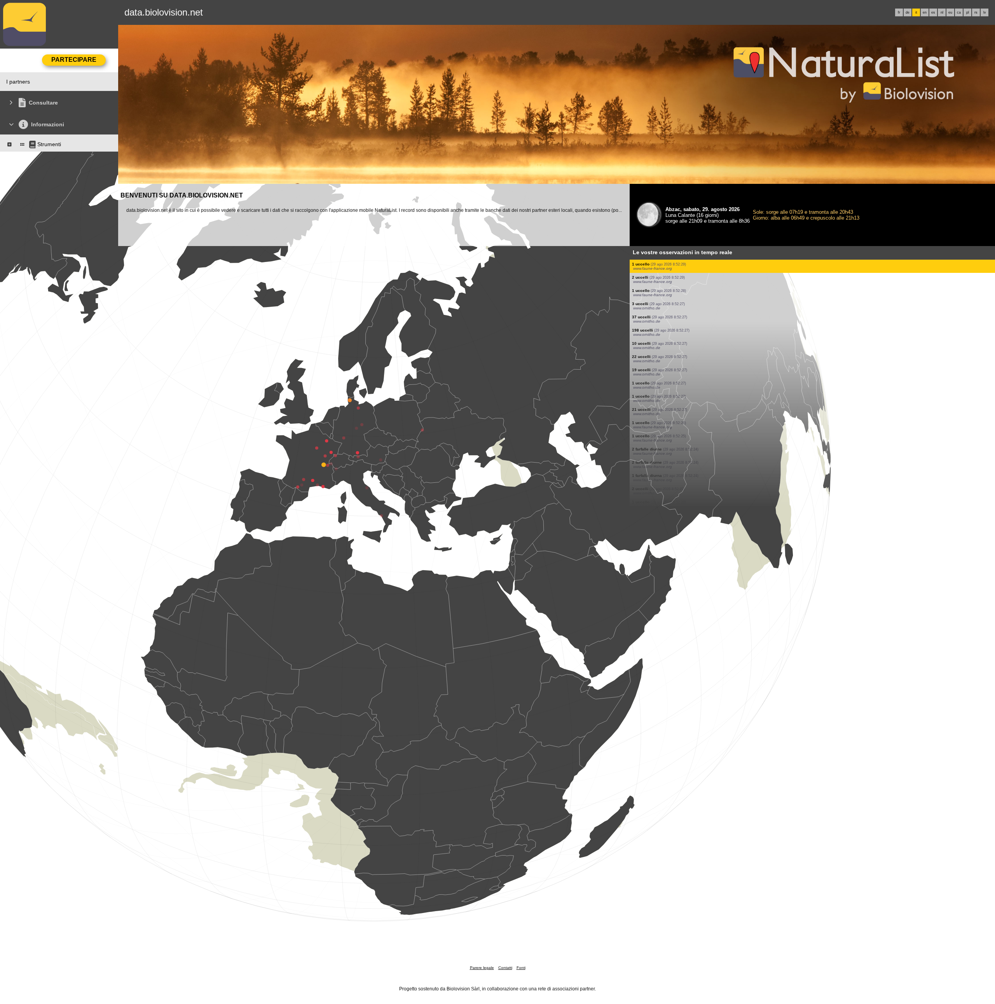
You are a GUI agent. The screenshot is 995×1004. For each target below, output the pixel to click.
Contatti (505, 968)
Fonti (521, 968)
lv (984, 12)
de (907, 12)
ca (959, 12)
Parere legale (482, 968)
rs (976, 12)
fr (899, 12)
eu (950, 12)
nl (942, 12)
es (933, 12)
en (925, 12)
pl (967, 12)
